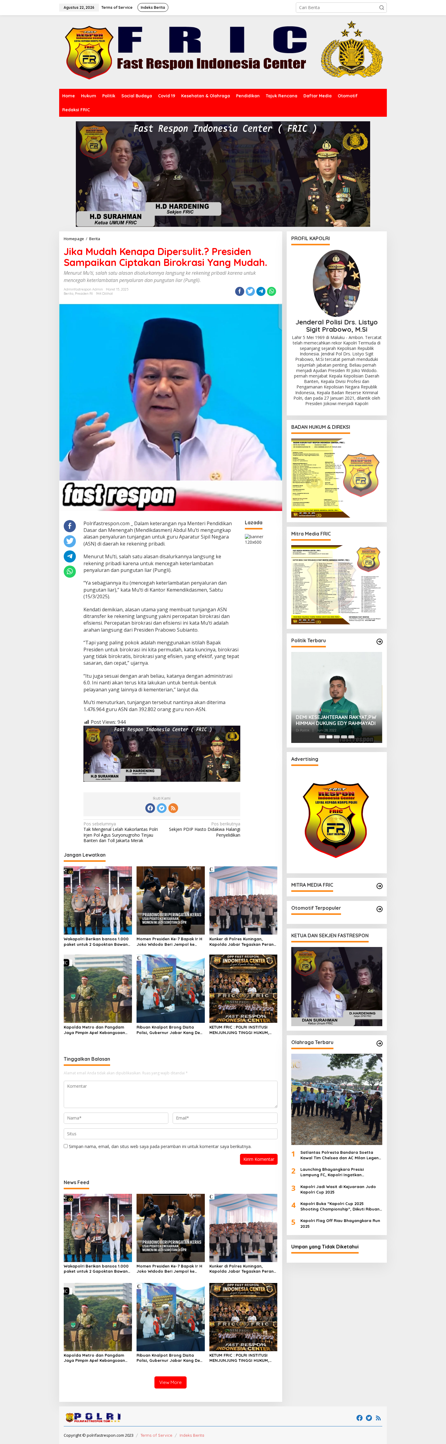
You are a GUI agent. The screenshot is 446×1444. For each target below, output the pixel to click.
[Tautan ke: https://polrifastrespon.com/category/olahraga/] (379, 1043)
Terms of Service (156, 1435)
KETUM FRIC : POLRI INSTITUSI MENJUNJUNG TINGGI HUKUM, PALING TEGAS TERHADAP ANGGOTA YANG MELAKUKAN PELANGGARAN (239, 1030)
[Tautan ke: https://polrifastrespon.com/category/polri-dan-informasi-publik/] (379, 909)
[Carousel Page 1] (322, 736)
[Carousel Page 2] (329, 736)
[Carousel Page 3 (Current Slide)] (337, 736)
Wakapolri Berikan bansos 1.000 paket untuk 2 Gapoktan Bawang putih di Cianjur (97, 941)
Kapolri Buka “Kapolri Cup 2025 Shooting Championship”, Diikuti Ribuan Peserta (340, 1206)
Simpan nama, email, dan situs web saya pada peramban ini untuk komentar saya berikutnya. (160, 1146)
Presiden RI (84, 293)
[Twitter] (162, 808)
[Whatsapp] (271, 291)
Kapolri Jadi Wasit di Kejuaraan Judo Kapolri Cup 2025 (338, 1189)
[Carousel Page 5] (351, 736)
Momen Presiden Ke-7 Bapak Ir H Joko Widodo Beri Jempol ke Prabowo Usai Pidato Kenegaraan (169, 941)
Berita (68, 293)
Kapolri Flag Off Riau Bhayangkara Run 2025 (340, 1223)
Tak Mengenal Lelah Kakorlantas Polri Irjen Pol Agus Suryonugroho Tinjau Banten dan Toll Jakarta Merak (120, 832)
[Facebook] (150, 808)
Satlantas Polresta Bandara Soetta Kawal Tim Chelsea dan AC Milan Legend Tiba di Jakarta (340, 1155)
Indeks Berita (192, 1435)
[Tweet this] (250, 291)
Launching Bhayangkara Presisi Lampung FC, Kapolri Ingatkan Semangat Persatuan (332, 1172)
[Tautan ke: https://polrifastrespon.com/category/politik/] (379, 641)
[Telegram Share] (260, 291)
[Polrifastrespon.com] (223, 52)
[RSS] (173, 808)
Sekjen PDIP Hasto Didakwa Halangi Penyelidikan (204, 829)
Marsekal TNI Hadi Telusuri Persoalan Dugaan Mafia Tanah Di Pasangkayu (335, 720)
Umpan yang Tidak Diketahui (325, 1247)
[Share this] (239, 291)
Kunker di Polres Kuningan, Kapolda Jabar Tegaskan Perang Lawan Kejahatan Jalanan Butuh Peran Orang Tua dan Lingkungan (243, 941)
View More (170, 1382)
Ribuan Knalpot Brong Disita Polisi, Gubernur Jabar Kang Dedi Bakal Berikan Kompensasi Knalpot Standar (170, 1030)
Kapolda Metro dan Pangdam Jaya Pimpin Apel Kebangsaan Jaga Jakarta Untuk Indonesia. (95, 1030)
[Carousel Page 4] (344, 736)
